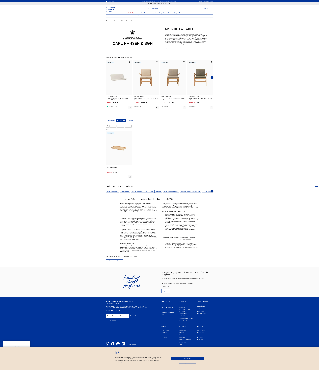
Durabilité (182, 307)
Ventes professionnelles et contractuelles (204, 305)
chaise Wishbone (191, 38)
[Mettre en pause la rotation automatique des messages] (175, 1)
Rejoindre (165, 291)
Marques (181, 13)
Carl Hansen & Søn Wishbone (114, 261)
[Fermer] (28, 342)
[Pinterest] (118, 343)
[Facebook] (112, 343)
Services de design (172, 13)
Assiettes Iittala (125, 191)
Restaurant (164, 335)
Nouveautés (139, 13)
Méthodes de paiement (167, 307)
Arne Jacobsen (188, 39)
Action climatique (184, 313)
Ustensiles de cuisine (185, 339)
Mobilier (112, 16)
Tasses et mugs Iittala (112, 191)
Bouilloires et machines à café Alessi (190, 191)
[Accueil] (106, 20)
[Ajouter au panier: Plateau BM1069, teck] (130, 176)
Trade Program (201, 309)
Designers (188, 13)
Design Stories (162, 13)
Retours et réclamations (167, 312)
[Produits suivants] (212, 77)
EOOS (128, 224)
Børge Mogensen (197, 39)
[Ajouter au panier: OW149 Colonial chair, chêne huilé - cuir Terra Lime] (157, 107)
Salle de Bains (172, 16)
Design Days (131, 13)
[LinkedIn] (123, 343)
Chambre (163, 16)
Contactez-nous (165, 317)
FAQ (162, 314)
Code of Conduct (183, 316)
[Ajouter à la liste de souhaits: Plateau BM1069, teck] (130, 133)
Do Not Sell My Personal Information (187, 363)
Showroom (164, 332)
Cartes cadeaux (201, 335)
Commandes (164, 305)
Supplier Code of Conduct (186, 318)
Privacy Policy (118, 362)
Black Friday (200, 339)
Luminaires (120, 16)
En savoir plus (165, 286)
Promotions (147, 13)
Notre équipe (200, 311)
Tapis (157, 16)
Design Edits (200, 332)
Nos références (201, 313)
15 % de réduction (160, 1)
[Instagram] (107, 343)
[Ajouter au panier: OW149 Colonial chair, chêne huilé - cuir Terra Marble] (184, 107)
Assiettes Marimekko (137, 191)
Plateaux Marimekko (208, 191)
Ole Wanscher (134, 238)
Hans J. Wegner (132, 220)
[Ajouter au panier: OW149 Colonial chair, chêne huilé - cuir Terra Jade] (211, 107)
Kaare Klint (175, 41)
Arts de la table (183, 342)
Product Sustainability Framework (185, 310)
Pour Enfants (205, 16)
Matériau (128, 126)
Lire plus (168, 48)
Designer (120, 126)
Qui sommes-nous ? (184, 305)
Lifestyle (196, 16)
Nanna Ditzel (140, 220)
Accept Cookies (187, 358)
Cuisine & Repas (130, 16)
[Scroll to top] (316, 185)
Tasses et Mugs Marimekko (171, 191)
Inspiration (154, 13)
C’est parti (133, 316)
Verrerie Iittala (149, 191)
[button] (205, 8)
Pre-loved (164, 337)
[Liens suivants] (212, 191)
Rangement (150, 16)
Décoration (141, 16)
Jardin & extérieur (185, 16)
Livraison (163, 310)
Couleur (113, 126)
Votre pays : (109, 320)
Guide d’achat (183, 321)
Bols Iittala (158, 191)
